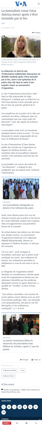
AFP (3, 23)
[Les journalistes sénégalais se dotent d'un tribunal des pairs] (21, 189)
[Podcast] (35, 407)
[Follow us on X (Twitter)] (14, 407)
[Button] (36, 32)
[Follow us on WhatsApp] (3, 407)
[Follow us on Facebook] (9, 407)
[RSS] (30, 407)
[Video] (26, 423)
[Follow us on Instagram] (25, 407)
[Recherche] (36, 423)
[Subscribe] (3, 412)
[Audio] (17, 423)
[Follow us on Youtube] (19, 407)
